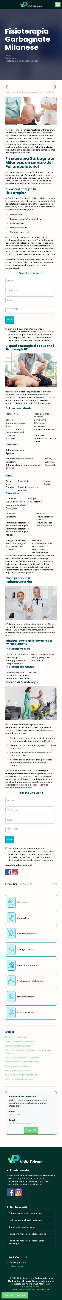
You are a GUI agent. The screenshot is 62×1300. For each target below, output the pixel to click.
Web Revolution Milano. (36, 1285)
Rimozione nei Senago (16, 1037)
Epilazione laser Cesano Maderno (21, 1061)
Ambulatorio (28, 92)
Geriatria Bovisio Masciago (22, 1227)
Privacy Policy (43, 331)
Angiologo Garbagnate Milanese (21, 1074)
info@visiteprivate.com (20, 1123)
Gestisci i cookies (15, 1295)
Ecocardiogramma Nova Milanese (22, 1057)
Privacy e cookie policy (23, 1289)
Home (8, 55)
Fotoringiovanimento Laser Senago (26, 1213)
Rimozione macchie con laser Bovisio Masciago (27, 1242)
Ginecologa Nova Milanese (18, 1066)
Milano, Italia (15, 1114)
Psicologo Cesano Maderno (19, 1070)
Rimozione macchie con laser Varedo (27, 1233)
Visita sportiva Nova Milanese (19, 1041)
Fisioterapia (10, 58)
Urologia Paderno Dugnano (18, 1045)
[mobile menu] (57, 4)
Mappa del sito (43, 1289)
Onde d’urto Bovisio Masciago (19, 1079)
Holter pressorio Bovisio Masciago (25, 1220)
